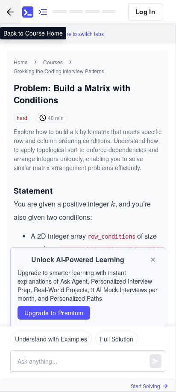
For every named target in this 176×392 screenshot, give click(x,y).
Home (21, 62)
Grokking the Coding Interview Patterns (59, 71)
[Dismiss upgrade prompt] (153, 259)
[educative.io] (27, 12)
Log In (145, 11)
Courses (53, 62)
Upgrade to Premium (53, 312)
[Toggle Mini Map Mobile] (42, 12)
